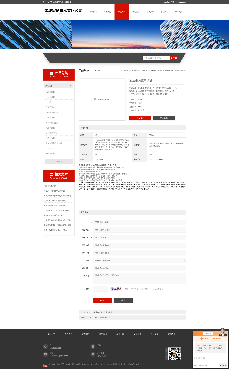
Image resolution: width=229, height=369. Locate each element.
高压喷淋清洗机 (52, 123)
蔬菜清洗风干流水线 (54, 143)
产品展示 (121, 12)
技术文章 (150, 12)
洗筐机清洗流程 (50, 186)
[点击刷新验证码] (116, 289)
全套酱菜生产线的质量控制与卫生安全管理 (58, 210)
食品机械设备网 (133, 364)
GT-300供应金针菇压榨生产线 (98, 317)
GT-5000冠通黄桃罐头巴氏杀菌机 (99, 312)
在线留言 (164, 12)
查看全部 (58, 161)
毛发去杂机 (50, 138)
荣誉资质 (137, 334)
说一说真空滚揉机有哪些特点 (55, 201)
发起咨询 (223, 365)
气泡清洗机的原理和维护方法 (55, 205)
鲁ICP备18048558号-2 (90, 364)
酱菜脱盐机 (50, 153)
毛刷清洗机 (50, 128)
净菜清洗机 (50, 97)
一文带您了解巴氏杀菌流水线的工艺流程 (58, 220)
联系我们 (178, 12)
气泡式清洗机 (51, 107)
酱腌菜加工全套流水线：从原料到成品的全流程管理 (58, 196)
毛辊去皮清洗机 (52, 112)
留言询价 (164, 118)
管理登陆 (114, 364)
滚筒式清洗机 (51, 133)
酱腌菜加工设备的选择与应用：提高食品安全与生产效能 (58, 225)
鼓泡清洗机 (50, 118)
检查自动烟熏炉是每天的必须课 (55, 230)
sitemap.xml (104, 364)
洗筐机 (48, 148)
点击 (70, 85)
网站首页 (93, 12)
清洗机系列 (49, 86)
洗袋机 (48, 102)
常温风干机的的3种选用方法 (54, 191)
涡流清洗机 (50, 92)
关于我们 (107, 12)
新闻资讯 (136, 12)
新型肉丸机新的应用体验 (53, 215)
